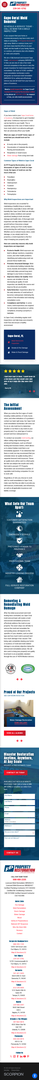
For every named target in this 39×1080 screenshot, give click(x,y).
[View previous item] (30, 391)
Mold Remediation (19, 908)
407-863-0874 (18, 1022)
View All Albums (15, 733)
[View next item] (34, 391)
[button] (34, 1075)
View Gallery (20, 723)
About (19, 918)
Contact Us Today (16, 773)
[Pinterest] (28, 1056)
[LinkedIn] (21, 1056)
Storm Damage (19, 911)
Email (6, 813)
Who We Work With (19, 927)
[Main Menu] (5, 4)
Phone (7, 807)
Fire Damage (19, 905)
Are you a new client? (12, 832)
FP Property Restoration (26, 41)
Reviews (19, 930)
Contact (19, 933)
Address (7, 820)
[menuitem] (19, 342)
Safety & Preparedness (19, 921)
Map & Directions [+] (18, 952)
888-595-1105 (18, 944)
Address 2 (8, 826)
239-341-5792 (19, 8)
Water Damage (19, 914)
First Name (8, 795)
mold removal (13, 60)
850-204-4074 (18, 1039)
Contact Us (12, 853)
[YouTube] (24, 1056)
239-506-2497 (18, 1005)
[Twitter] (11, 1056)
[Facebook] (18, 1056)
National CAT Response (19, 924)
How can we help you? (12, 838)
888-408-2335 (19, 879)
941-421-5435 (18, 973)
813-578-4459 (18, 988)
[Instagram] (14, 1056)
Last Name (8, 801)
